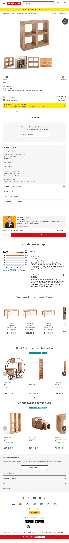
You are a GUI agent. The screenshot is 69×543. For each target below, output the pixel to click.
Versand (63, 100)
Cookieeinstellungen (45, 532)
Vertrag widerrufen (60, 540)
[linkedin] (45, 498)
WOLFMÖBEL (6, 82)
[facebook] (24, 498)
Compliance (6, 532)
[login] (61, 3)
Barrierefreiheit (58, 532)
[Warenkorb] (64, 3)
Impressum (16, 532)
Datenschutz (32, 532)
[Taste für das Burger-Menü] (4, 3)
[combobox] (6, 235)
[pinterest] (29, 498)
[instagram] (34, 498)
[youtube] (40, 498)
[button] (34, 134)
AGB (24, 532)
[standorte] (58, 3)
